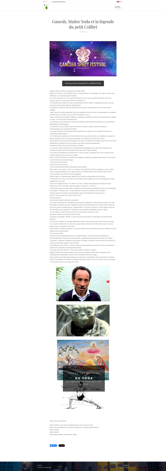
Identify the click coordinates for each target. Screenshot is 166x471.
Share (54, 445)
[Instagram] (46, 1)
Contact (39, 465)
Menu (118, 7)
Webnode (48, 467)
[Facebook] (44, 1)
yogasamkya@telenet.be (58, 1)
